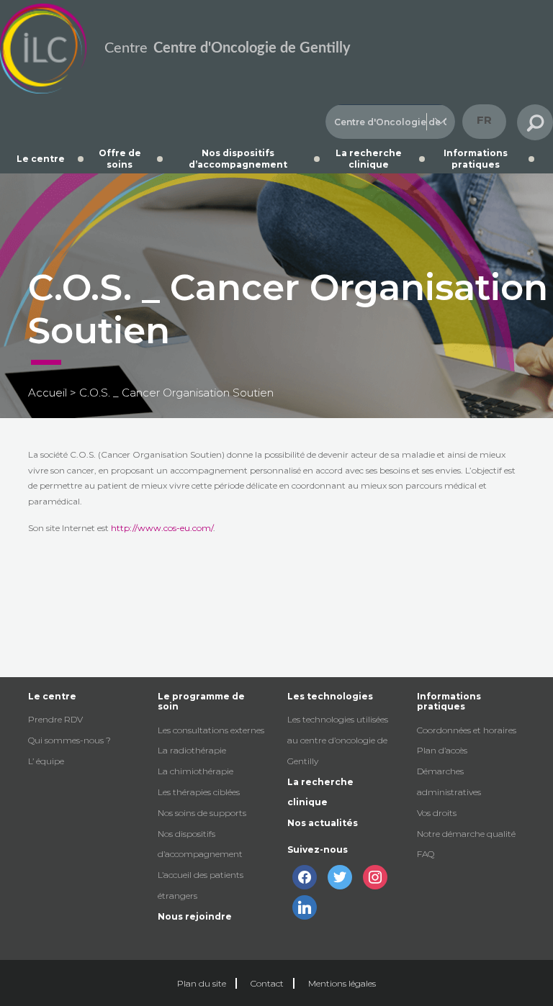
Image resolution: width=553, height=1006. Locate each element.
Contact (267, 983)
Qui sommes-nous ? (69, 740)
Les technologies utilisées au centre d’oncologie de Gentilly (337, 740)
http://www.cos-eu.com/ (162, 527)
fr (484, 120)
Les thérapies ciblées (199, 792)
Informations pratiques (476, 159)
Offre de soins (120, 159)
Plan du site (201, 983)
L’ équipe (46, 761)
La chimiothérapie (195, 771)
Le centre (41, 158)
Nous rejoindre (195, 916)
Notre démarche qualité (466, 833)
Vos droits (437, 812)
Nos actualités (322, 822)
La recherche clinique (369, 159)
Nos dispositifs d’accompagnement (238, 159)
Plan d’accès (442, 750)
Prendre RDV (55, 719)
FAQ (425, 853)
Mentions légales (342, 983)
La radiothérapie (192, 750)
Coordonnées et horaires (466, 730)
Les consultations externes (211, 730)
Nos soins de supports (202, 812)
